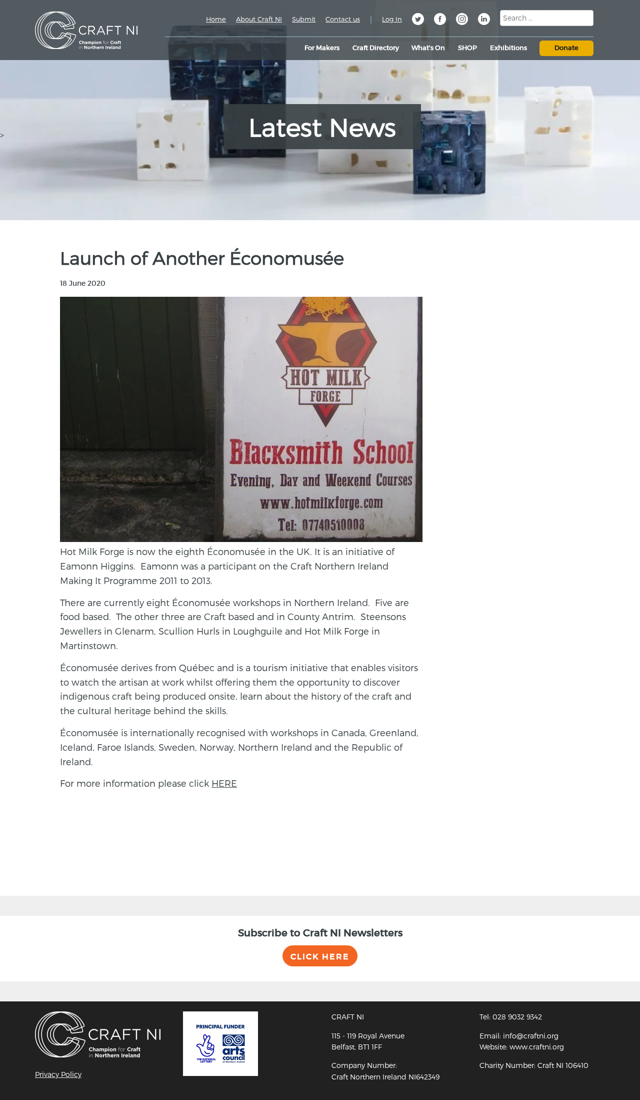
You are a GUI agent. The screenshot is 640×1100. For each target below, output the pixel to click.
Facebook (440, 20)
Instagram (462, 20)
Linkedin (484, 20)
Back (56, 860)
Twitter (418, 20)
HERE (224, 783)
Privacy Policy (58, 1074)
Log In (392, 19)
